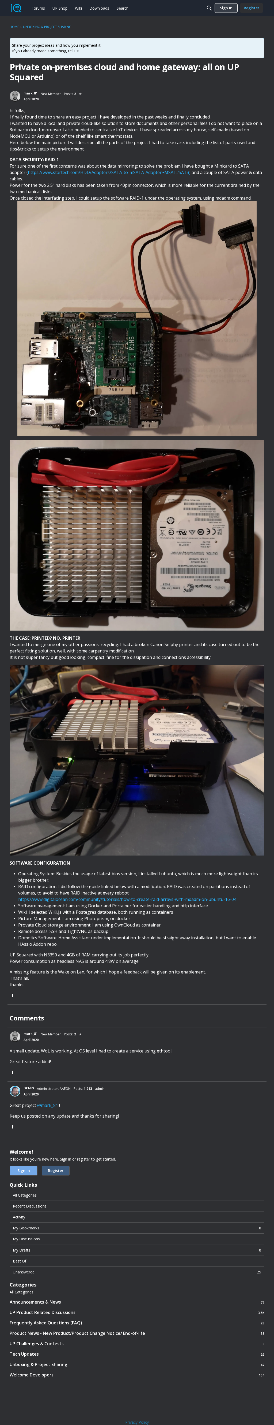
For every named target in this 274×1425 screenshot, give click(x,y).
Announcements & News (137, 1302)
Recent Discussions (30, 1206)
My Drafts (137, 1250)
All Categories (25, 1195)
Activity (19, 1217)
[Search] (209, 8)
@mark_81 (47, 1105)
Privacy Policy (137, 1422)
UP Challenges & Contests (137, 1344)
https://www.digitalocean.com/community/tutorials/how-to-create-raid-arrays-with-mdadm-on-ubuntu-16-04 (127, 899)
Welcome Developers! (137, 1375)
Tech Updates (137, 1354)
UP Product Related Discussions (137, 1312)
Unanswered (137, 1271)
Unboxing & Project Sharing (137, 1364)
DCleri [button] (29, 1088)
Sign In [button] (23, 1170)
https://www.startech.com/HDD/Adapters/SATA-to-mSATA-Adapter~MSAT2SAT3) (109, 172)
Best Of (19, 1261)
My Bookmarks (137, 1227)
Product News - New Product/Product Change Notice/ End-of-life (137, 1333)
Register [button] (55, 1170)
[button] (15, 96)
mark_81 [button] (31, 93)
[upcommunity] (16, 8)
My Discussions (26, 1238)
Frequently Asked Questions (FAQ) (137, 1323)
